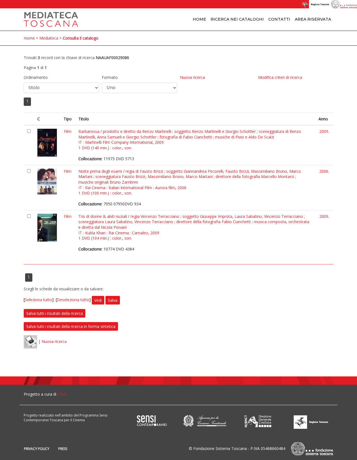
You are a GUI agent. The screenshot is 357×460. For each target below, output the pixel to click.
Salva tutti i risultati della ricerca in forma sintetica (70, 326)
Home (199, 19)
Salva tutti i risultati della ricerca (54, 313)
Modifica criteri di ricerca (280, 77)
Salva (112, 300)
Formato (110, 77)
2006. (324, 171)
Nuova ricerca (192, 77)
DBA (61, 394)
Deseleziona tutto (73, 299)
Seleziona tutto (38, 299)
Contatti (279, 19)
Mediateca (48, 38)
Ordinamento (36, 77)
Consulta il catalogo (80, 38)
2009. (324, 131)
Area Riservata (313, 19)
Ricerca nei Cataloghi (237, 19)
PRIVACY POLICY (36, 448)
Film (67, 131)
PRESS (62, 448)
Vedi (98, 300)
